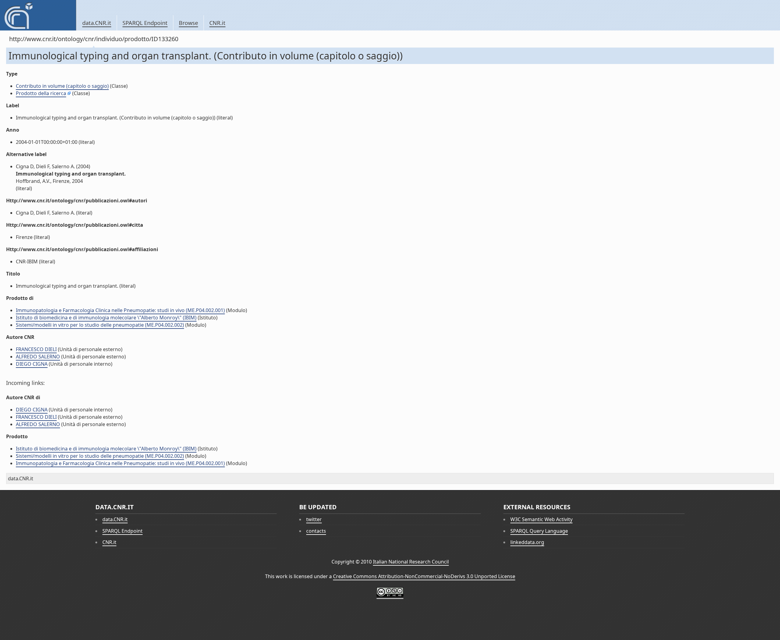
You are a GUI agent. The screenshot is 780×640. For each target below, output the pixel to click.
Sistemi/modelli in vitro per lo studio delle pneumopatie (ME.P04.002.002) (100, 325)
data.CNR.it (96, 23)
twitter (314, 519)
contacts (316, 531)
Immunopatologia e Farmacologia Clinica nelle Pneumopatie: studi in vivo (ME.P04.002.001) (120, 310)
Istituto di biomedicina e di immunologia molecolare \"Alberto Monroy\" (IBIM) (106, 317)
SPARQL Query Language (539, 531)
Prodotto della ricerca (41, 93)
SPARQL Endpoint (145, 23)
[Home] (38, 15)
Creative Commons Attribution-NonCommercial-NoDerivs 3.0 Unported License (424, 576)
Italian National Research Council (411, 561)
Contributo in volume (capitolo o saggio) (62, 86)
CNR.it (217, 23)
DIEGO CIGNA (32, 364)
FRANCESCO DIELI (36, 349)
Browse (188, 23)
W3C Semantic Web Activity (541, 519)
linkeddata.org (527, 542)
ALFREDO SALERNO (38, 356)
